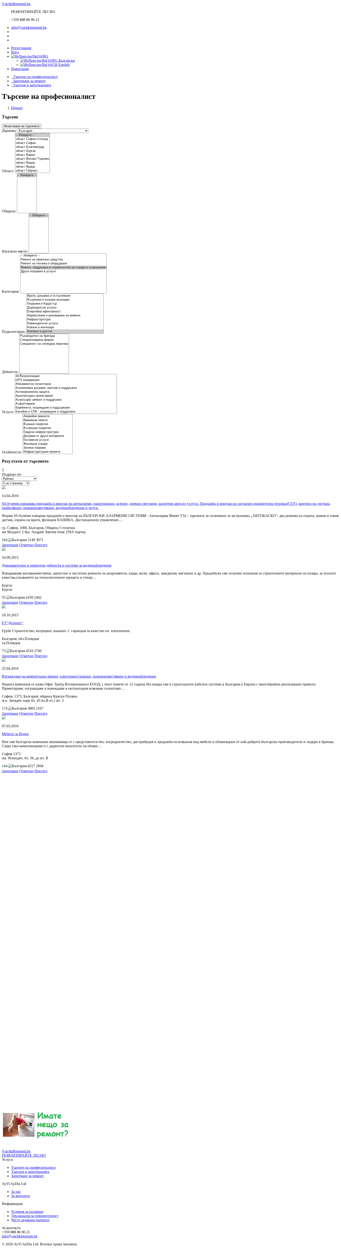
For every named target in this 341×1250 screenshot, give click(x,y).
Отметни (26, 545)
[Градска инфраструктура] (47, 432)
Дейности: (10, 372)
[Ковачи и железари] (65, 327)
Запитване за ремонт (28, 81)
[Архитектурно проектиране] (66, 396)
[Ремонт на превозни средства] (63, 260)
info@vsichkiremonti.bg (29, 27)
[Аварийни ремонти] (47, 416)
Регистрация (21, 48)
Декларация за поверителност (34, 1216)
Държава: (10, 131)
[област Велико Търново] (32, 159)
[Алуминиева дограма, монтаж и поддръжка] (66, 388)
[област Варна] (32, 155)
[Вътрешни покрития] (47, 428)
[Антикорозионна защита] (66, 392)
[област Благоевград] (32, 147)
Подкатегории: (14, 332)
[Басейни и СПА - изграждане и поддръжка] (66, 412)
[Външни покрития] (47, 424)
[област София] (32, 143)
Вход (15, 52)
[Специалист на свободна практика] (44, 344)
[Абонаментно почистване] (66, 384)
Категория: (11, 291)
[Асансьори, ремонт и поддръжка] (66, 400)
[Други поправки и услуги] (63, 271)
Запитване (10, 545)
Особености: (12, 452)
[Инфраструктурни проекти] (47, 452)
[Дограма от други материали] (47, 436)
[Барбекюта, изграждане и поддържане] (66, 408)
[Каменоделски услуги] (65, 323)
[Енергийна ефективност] (65, 312)
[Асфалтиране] (66, 404)
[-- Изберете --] (32, 135)
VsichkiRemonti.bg (16, 4)
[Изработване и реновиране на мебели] (65, 316)
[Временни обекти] (47, 420)
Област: (8, 171)
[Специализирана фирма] (44, 340)
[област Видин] (32, 163)
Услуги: (8, 412)
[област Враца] (32, 167)
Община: (9, 211)
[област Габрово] (32, 171)
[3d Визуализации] (66, 376)
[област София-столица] (32, 139)
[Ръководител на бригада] (44, 336)
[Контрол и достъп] (65, 331)
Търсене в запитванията (31, 85)
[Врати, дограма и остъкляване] (65, 296)
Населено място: (15, 251)
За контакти (20, 1196)
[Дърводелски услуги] (65, 308)
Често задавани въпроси (30, 1220)
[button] (20, 69)
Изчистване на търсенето (21, 126)
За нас (16, 1192)
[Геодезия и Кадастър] (65, 304)
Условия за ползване (27, 1212)
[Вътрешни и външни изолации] (65, 300)
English (64, 65)
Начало (17, 108)
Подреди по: (12, 474)
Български (66, 60)
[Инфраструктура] (65, 319)
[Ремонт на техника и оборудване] (63, 264)
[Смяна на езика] (29, 56)
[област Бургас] (32, 151)
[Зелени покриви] (47, 448)
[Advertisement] (141, 805)
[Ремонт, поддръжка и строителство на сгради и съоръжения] (63, 267)
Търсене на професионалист (34, 77)
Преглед (40, 545)
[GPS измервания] (66, 380)
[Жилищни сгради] (47, 444)
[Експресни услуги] (47, 440)
